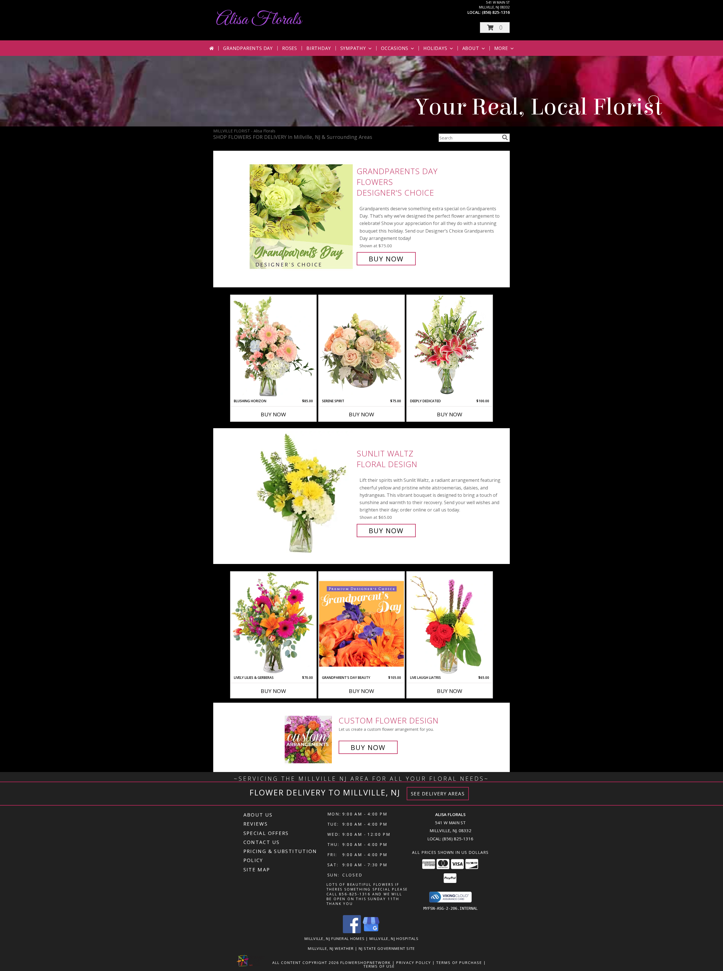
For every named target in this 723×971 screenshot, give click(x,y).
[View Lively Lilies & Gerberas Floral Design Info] (273, 623)
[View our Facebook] (352, 931)
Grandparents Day (248, 48)
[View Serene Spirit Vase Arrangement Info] (361, 347)
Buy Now (386, 258)
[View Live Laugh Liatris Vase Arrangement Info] (449, 623)
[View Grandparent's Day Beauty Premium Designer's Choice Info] (361, 623)
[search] (504, 137)
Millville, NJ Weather (331, 948)
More (501, 48)
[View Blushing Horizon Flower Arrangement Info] (273, 347)
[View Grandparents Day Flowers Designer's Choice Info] (302, 215)
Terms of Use (379, 966)
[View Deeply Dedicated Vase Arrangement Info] (449, 347)
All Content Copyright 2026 (305, 962)
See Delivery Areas (438, 793)
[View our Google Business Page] (371, 931)
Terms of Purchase (459, 962)
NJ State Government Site (387, 948)
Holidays (435, 48)
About (470, 48)
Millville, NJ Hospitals (394, 938)
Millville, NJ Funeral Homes (334, 938)
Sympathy (353, 48)
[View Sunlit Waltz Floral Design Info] (302, 492)
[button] (495, 27)
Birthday (318, 48)
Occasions (394, 48)
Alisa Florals (258, 19)
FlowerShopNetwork (365, 962)
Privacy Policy (413, 962)
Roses (289, 48)
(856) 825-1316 (496, 12)
